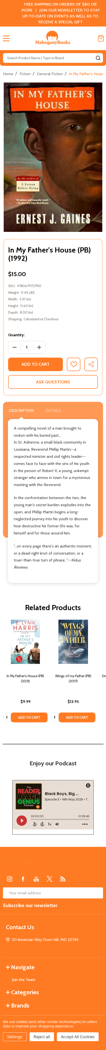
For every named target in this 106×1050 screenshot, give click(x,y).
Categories (25, 992)
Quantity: (16, 335)
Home (8, 73)
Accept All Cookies (78, 1036)
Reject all (42, 1036)
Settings (14, 1036)
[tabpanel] (25, 672)
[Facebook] (23, 878)
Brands (20, 1005)
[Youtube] (36, 878)
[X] (49, 878)
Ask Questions (53, 382)
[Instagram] (9, 878)
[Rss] (63, 878)
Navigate (23, 967)
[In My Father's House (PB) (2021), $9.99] (25, 642)
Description (21, 410)
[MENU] (6, 38)
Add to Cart (35, 364)
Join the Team (23, 979)
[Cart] (101, 38)
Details (53, 410)
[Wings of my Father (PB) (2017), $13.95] (73, 642)
